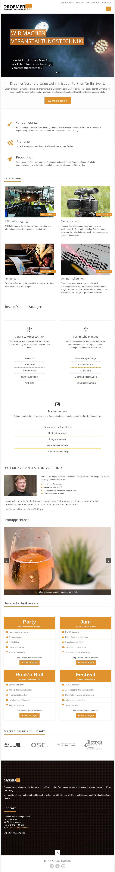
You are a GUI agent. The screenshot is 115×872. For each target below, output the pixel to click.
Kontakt (80, 2)
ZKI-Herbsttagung (16, 221)
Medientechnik (70, 221)
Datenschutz (93, 2)
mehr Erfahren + (48, 214)
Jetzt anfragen (30, 662)
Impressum (106, 2)
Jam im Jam (12, 278)
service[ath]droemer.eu (19, 827)
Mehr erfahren (59, 100)
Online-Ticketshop (73, 278)
